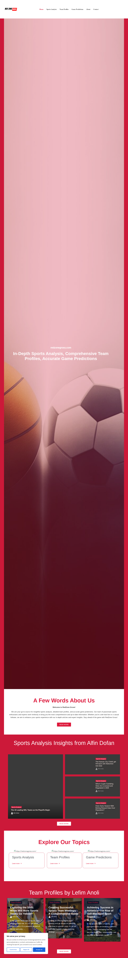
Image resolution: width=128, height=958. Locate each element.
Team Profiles (64, 9)
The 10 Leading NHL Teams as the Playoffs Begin (30, 810)
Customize (13, 949)
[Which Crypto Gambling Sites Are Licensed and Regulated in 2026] (78, 786)
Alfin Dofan (16, 813)
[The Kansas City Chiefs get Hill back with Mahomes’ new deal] (78, 764)
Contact (95, 9)
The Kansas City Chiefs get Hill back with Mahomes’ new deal (106, 764)
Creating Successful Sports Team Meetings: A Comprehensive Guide (63, 910)
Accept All (39, 949)
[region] (26, 943)
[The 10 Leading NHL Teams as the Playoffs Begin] (35, 786)
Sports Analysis (51, 9)
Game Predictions (77, 9)
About (88, 9)
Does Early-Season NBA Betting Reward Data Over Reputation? (105, 808)
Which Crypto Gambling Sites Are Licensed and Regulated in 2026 (104, 786)
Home (42, 9)
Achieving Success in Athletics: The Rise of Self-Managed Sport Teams (100, 912)
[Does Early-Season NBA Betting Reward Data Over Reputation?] (78, 809)
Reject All (26, 949)
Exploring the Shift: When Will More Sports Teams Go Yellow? (24, 910)
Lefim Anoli (15, 916)
